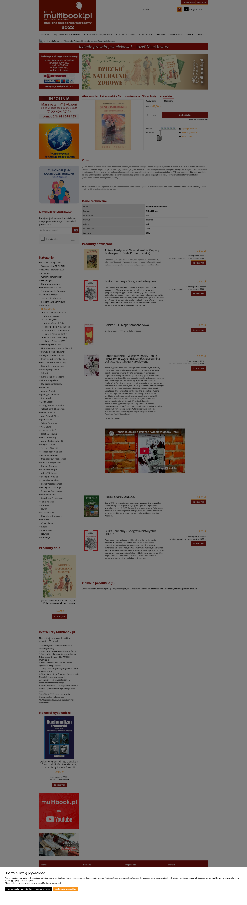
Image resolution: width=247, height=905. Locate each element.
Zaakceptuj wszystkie (65, 889)
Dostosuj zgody (43, 889)
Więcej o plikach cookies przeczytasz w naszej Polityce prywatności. (33, 883)
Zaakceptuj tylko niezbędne (19, 889)
